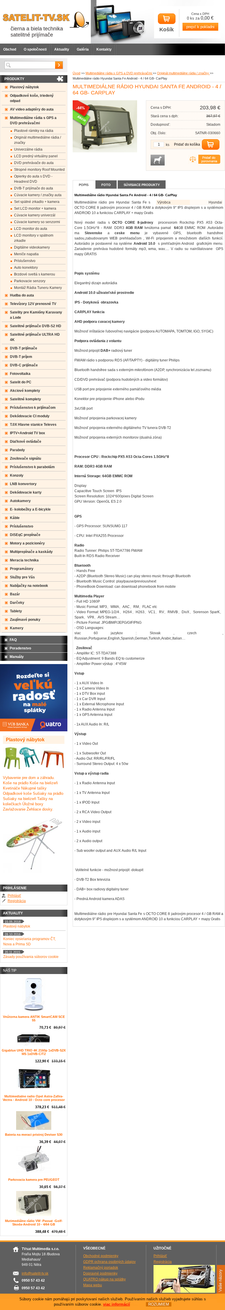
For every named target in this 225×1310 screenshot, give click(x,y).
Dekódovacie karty (26, 492)
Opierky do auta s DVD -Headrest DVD (33, 179)
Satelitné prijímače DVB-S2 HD (35, 326)
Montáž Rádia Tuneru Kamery (38, 288)
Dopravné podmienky (100, 1273)
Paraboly (17, 450)
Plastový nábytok (24, 87)
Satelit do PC (20, 382)
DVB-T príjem (21, 357)
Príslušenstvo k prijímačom (33, 408)
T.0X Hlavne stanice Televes (33, 425)
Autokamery (20, 501)
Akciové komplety (25, 391)
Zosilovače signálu (25, 458)
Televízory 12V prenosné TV (33, 304)
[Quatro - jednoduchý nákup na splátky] (33, 730)
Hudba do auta (22, 295)
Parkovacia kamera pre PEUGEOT (33, 1179)
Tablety (16, 611)
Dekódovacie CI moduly (30, 416)
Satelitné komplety (25, 399)
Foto (106, 185)
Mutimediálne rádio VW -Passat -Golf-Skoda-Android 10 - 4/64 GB (34, 1222)
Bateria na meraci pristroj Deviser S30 (33, 1134)
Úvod (76, 73)
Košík (166, 29)
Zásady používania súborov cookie (31, 957)
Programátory (21, 569)
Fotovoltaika (20, 374)
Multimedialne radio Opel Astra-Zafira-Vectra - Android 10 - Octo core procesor (34, 1098)
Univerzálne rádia (28, 149)
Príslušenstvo (24, 261)
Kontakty (104, 49)
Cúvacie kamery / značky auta (38, 195)
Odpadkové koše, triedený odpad (32, 98)
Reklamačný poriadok (100, 1268)
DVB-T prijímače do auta (33, 188)
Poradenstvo (20, 648)
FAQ (13, 640)
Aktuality (61, 49)
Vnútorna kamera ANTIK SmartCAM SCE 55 (34, 1018)
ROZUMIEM (158, 1304)
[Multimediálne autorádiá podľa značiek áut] (184, 1292)
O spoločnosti (35, 49)
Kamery (16, 628)
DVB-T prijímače (23, 348)
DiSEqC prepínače (25, 535)
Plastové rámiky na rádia (33, 131)
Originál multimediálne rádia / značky (183, 73)
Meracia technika (24, 560)
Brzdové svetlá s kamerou (34, 274)
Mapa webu (92, 1285)
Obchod (9, 49)
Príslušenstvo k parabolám (32, 467)
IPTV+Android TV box (27, 433)
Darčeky (17, 603)
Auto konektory (26, 268)
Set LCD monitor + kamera (35, 208)
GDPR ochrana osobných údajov (109, 1262)
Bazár (15, 594)
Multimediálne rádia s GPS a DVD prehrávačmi (119, 73)
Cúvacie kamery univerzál (34, 215)
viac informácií (116, 1304)
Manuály (17, 657)
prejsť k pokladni (200, 27)
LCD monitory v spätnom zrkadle (33, 238)
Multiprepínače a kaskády (31, 552)
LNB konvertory (23, 484)
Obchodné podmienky (100, 1256)
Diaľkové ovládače (25, 441)
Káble (15, 518)
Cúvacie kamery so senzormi (37, 222)
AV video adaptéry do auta (32, 109)
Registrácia (17, 901)
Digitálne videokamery (32, 247)
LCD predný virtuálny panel (36, 156)
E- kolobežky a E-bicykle (30, 509)
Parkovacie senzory (29, 281)
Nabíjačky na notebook (29, 586)
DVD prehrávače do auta (34, 163)
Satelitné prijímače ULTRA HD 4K (35, 337)
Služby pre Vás (22, 577)
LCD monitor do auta (30, 229)
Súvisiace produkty (142, 185)
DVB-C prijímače (24, 365)
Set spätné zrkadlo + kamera (36, 202)
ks (167, 145)
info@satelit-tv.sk (35, 1273)
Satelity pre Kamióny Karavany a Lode (36, 315)
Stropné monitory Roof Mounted (39, 170)
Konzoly (16, 475)
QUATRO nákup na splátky (104, 1279)
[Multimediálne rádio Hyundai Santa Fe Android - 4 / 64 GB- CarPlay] (105, 151)
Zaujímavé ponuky (25, 620)
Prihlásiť (14, 896)
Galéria (83, 49)
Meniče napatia (26, 254)
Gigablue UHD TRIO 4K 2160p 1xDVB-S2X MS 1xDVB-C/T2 (34, 1052)
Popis (83, 185)
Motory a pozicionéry (27, 543)
